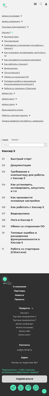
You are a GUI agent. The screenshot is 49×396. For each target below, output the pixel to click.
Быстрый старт (11, 37)
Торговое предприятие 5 (24, 316)
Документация (11, 41)
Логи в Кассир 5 (12, 72)
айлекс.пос (7, 93)
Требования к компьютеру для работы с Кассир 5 (24, 46)
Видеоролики (11, 68)
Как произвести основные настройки (22, 60)
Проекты (19, 299)
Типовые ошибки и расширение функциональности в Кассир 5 (20, 82)
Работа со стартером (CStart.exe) (20, 88)
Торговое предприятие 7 (14, 27)
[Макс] (36, 388)
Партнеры (19, 291)
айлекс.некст (8, 99)
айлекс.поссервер (10, 16)
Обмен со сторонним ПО (16, 77)
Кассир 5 (6, 32)
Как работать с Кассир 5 (16, 64)
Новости (19, 295)
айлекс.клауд (8, 104)
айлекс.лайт (24, 331)
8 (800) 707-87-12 (24, 350)
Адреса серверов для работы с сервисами (22, 121)
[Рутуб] (28, 388)
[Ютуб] (21, 388)
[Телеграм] (13, 388)
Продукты (24, 308)
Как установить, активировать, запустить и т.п (24, 54)
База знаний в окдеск (12, 110)
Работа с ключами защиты (15, 115)
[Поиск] (45, 145)
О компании (19, 286)
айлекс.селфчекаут (11, 21)
